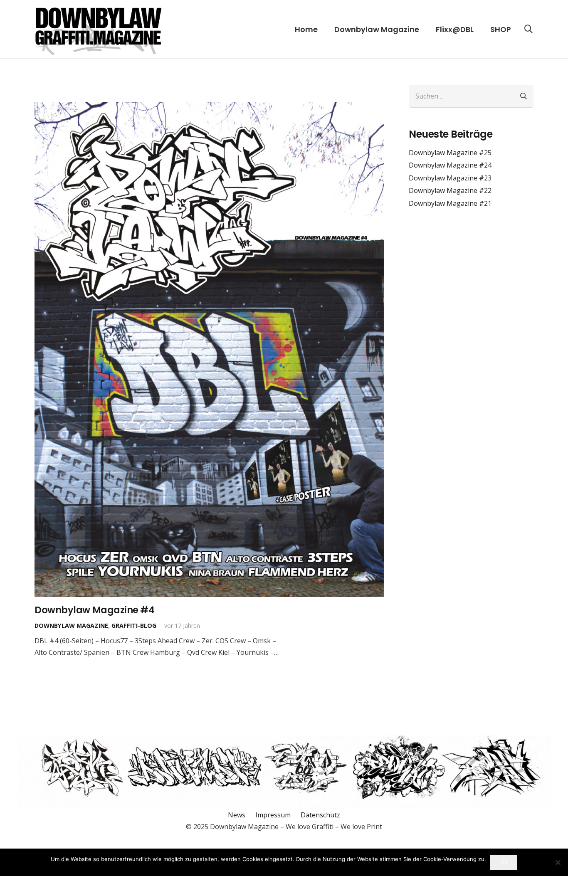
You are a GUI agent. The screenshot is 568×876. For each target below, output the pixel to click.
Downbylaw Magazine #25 (450, 152)
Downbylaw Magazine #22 (450, 190)
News (236, 814)
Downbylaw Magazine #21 (450, 203)
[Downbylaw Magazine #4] (209, 349)
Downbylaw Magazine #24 (450, 165)
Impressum (273, 814)
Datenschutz (320, 814)
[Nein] (557, 862)
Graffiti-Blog (133, 625)
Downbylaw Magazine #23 (450, 178)
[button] (528, 29)
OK (504, 862)
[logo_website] (98, 29)
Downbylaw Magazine (71, 625)
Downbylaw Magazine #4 (95, 610)
